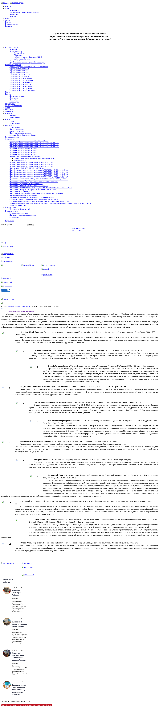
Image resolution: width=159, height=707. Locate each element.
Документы (9, 139)
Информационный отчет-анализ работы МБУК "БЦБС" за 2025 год (34, 147)
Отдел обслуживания (17, 51)
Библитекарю (14, 217)
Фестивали (9, 111)
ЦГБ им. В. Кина (11, 47)
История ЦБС (15, 10)
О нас (7, 8)
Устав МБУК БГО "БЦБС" (19, 205)
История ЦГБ (14, 49)
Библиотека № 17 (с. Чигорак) (21, 88)
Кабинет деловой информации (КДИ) (28, 57)
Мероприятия (10, 104)
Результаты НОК (20, 160)
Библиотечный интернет (19, 213)
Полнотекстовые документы (20, 133)
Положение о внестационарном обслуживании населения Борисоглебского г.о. (39, 180)
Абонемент (18, 55)
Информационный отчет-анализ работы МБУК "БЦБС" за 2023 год (34, 143)
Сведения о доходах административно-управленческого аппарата (34, 199)
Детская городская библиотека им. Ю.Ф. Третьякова (29, 67)
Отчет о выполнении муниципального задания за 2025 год (31, 166)
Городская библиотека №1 (19, 69)
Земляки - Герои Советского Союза (22, 135)
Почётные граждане (17, 129)
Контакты (8, 26)
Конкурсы (9, 110)
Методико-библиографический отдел (23, 61)
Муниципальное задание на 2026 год (23, 154)
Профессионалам (11, 24)
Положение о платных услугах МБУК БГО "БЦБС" (29, 186)
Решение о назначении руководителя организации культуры (32, 197)
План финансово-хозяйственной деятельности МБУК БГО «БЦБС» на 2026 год (39, 176)
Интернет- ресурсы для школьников (23, 215)
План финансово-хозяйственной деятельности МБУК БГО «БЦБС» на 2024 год (39, 172)
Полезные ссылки (11, 211)
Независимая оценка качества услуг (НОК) (25, 156)
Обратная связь (10, 207)
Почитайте (14, 100)
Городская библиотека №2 (19, 71)
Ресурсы (8, 94)
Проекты (8, 113)
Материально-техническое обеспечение (24, 12)
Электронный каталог (13, 219)
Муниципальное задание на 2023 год (23, 149)
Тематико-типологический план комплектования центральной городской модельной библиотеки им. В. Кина (50, 203)
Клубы (7, 119)
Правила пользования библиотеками (23, 195)
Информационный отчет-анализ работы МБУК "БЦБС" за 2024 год (34, 145)
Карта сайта (9, 221)
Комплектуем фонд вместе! (20, 209)
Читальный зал (19, 53)
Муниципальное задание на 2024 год (23, 151)
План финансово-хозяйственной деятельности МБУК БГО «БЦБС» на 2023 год (39, 170)
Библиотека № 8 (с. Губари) (20, 76)
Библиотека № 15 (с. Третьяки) (21, 86)
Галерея (8, 22)
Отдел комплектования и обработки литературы (27, 63)
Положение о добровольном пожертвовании (26, 184)
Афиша (7, 20)
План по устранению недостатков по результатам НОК (34, 158)
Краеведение (10, 125)
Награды (13, 16)
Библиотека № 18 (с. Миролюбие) (22, 90)
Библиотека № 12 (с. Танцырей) (21, 82)
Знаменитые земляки (17, 131)
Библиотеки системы (13, 65)
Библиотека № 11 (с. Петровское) (22, 80)
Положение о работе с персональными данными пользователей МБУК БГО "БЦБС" (41, 188)
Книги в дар (14, 102)
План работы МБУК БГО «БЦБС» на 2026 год (27, 168)
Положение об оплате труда (20, 191)
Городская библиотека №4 (19, 72)
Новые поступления (17, 96)
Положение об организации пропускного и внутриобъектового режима (36, 193)
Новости (8, 18)
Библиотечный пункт (22, 59)
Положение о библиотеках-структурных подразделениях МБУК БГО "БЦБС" (38, 178)
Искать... (4, 225)
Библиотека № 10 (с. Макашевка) (22, 78)
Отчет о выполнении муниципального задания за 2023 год (31, 162)
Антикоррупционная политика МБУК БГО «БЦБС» (29, 141)
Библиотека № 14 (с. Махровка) (21, 84)
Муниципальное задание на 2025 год (23, 152)
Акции (7, 108)
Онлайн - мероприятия (13, 106)
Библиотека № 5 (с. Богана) (20, 74)
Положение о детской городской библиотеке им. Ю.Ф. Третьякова (34, 182)
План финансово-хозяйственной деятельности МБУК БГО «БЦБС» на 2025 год (39, 174)
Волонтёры (14, 14)
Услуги (7, 92)
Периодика (14, 98)
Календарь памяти (12, 137)
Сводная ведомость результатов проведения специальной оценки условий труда (39, 201)
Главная (8, 6)
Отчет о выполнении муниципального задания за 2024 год (31, 164)
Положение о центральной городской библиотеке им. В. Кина (33, 190)
